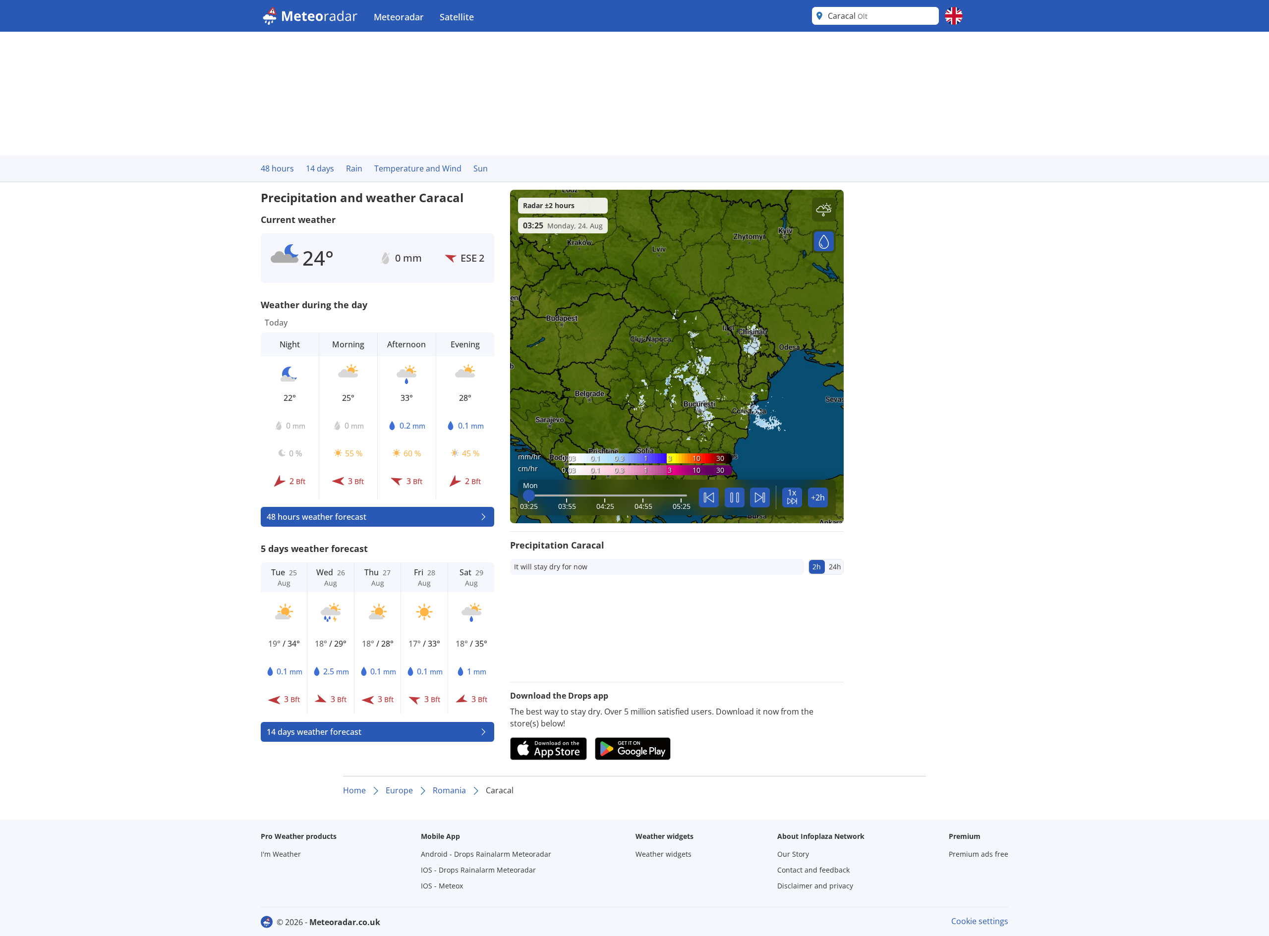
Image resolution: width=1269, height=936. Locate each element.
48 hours (277, 168)
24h (835, 566)
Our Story (793, 854)
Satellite (457, 17)
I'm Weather (281, 854)
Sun (480, 168)
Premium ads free (978, 854)
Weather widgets (663, 854)
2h (816, 566)
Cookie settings (979, 921)
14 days (320, 168)
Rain (354, 168)
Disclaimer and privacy (815, 885)
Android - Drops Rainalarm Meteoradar (486, 854)
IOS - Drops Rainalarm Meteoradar (478, 870)
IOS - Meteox (442, 885)
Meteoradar (399, 17)
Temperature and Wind (417, 168)
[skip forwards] (760, 497)
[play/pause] (735, 497)
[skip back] (709, 497)
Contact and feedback (813, 870)
